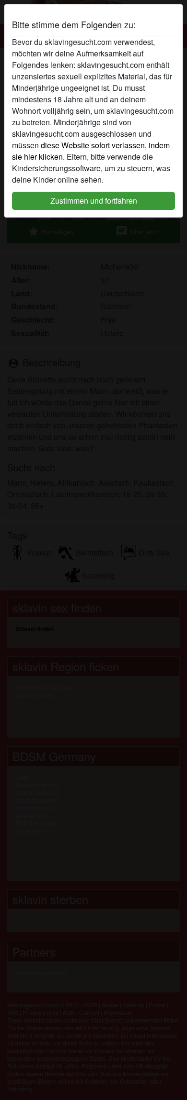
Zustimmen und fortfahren (93, 200)
